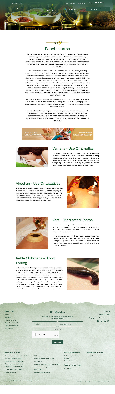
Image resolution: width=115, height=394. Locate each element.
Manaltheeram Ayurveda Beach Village (46, 364)
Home (66, 3)
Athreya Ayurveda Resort (13, 358)
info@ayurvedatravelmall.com (99, 318)
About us (8, 314)
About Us (72, 3)
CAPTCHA (57, 329)
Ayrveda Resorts (10, 320)
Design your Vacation (12, 325)
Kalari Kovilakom (10, 372)
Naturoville (67, 368)
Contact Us (36, 8)
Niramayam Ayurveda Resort (14, 361)
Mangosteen (91, 356)
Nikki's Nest (38, 369)
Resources (87, 381)
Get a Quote (81, 3)
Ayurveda (10, 8)
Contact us (9, 328)
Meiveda (37, 356)
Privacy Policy (105, 381)
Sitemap (79, 381)
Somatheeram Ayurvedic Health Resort (17, 356)
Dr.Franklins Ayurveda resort (14, 366)
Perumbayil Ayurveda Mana (14, 364)
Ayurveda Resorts (21, 8)
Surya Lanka (68, 361)
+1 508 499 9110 (17, 3)
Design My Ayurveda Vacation (98, 9)
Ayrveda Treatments (12, 323)
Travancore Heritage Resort (43, 367)
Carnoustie (38, 361)
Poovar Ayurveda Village (42, 372)
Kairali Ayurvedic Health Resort (44, 358)
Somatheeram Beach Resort (14, 369)
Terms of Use (96, 381)
